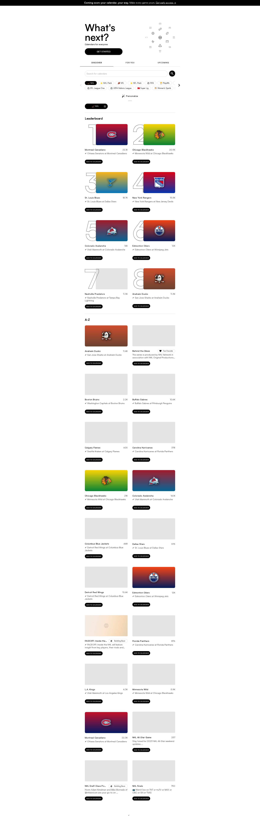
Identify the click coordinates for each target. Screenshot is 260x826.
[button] (91, 83)
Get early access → (166, 2)
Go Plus (204, 10)
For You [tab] (130, 63)
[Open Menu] (246, 9)
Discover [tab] (96, 63)
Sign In (238, 10)
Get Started (104, 51)
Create (226, 10)
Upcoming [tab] (163, 63)
